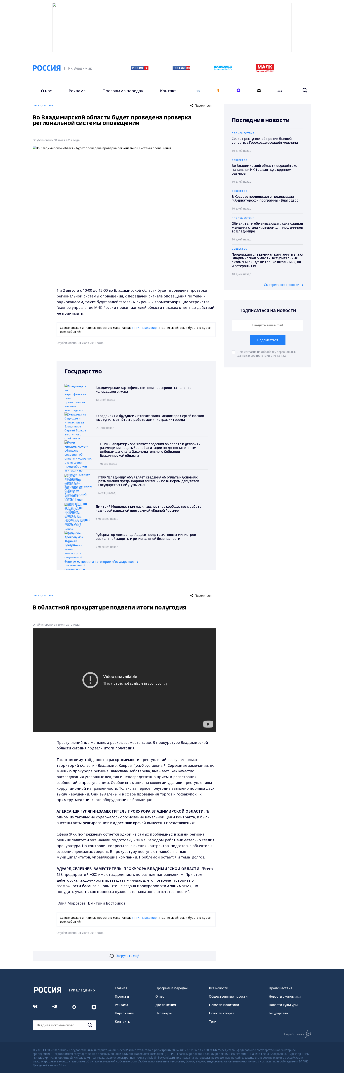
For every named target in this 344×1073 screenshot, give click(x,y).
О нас (46, 91)
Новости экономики (285, 996)
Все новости (218, 988)
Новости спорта (221, 1013)
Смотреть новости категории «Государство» (99, 561)
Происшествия (280, 988)
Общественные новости (228, 996)
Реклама (77, 91)
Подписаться (267, 340)
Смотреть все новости (281, 285)
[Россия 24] (181, 69)
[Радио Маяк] (265, 71)
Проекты (122, 996)
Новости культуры (283, 1005)
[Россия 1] (140, 69)
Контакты (170, 91)
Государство (278, 1013)
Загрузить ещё (128, 956)
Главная (121, 988)
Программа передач (123, 91)
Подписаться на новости (267, 311)
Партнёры (163, 1013)
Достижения (165, 1005)
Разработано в (294, 1034)
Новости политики (224, 1005)
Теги (212, 1021)
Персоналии (124, 1013)
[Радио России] (223, 69)
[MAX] (238, 90)
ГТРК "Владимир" (145, 328)
